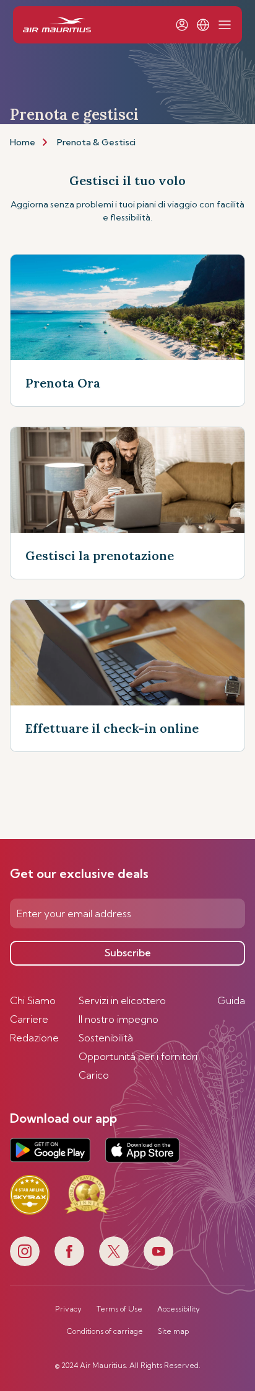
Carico (94, 1075)
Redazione (34, 1037)
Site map (173, 1331)
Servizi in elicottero (122, 1000)
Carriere (29, 1019)
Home (22, 142)
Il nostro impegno (118, 1019)
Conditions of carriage (105, 1331)
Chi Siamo (33, 1000)
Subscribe (128, 952)
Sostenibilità (106, 1037)
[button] (203, 24)
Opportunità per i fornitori (138, 1056)
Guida (231, 1000)
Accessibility (178, 1309)
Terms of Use (119, 1309)
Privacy (68, 1309)
